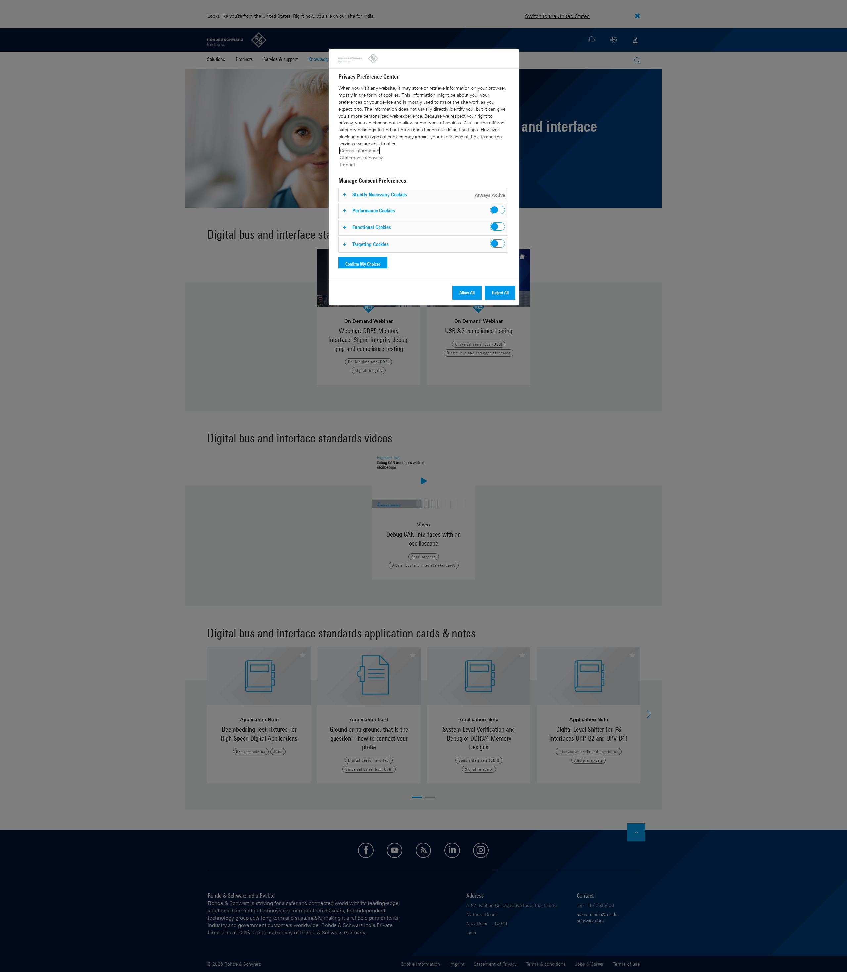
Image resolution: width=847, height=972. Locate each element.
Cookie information (359, 150)
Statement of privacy (361, 157)
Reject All (500, 292)
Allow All (467, 292)
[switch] (497, 210)
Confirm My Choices (362, 264)
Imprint (347, 164)
